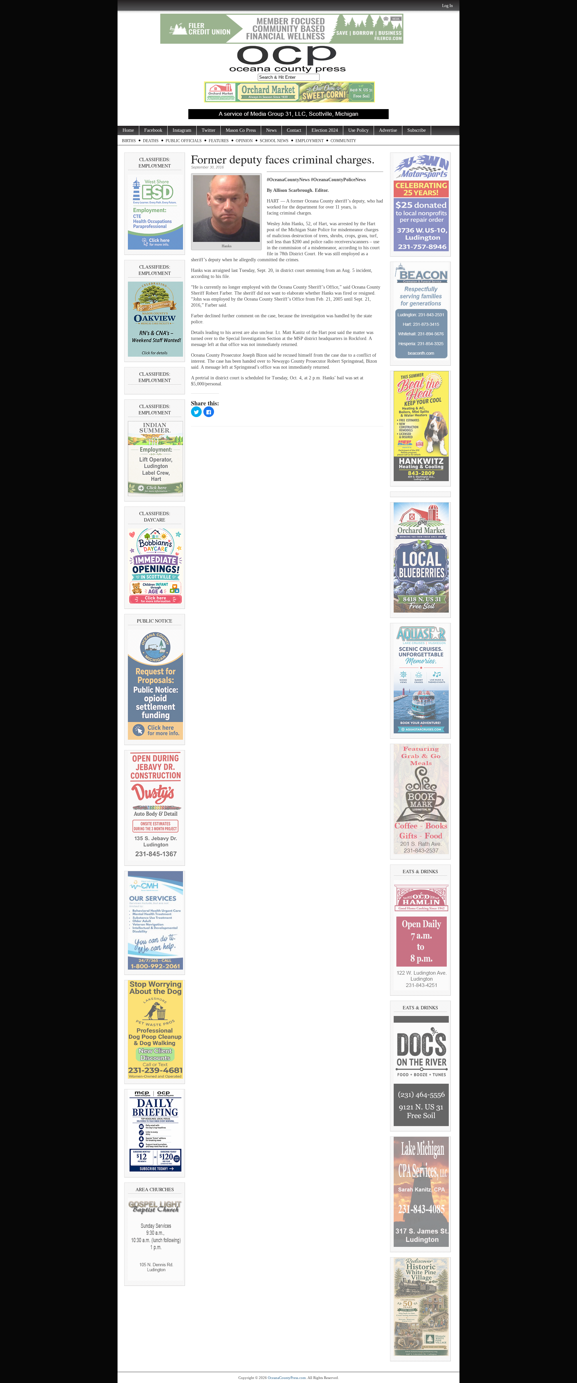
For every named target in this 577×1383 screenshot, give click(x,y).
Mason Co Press (241, 130)
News (271, 130)
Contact (294, 130)
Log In (447, 5)
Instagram (182, 130)
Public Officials (184, 140)
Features (219, 140)
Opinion (244, 140)
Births (129, 140)
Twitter (208, 130)
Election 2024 (325, 130)
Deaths (151, 140)
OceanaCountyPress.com (287, 1378)
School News (274, 140)
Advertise (388, 130)
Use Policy (358, 130)
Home (128, 130)
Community (343, 140)
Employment (310, 140)
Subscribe (416, 130)
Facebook (153, 130)
